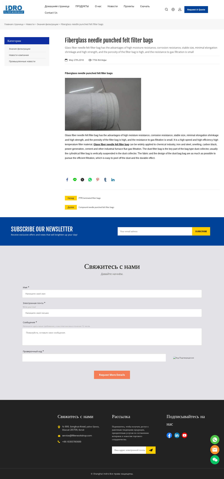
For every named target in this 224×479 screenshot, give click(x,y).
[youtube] (184, 435)
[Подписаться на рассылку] (151, 450)
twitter (82, 179)
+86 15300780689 (71, 441)
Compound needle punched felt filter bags (96, 207)
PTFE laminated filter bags (90, 198)
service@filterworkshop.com (77, 435)
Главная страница (13, 24)
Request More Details (112, 375)
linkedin (113, 179)
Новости (113, 6)
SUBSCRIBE (201, 231)
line (75, 179)
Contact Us (51, 12)
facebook (67, 179)
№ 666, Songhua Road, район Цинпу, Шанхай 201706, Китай (80, 428)
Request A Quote (196, 9)
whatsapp (90, 179)
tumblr (105, 179)
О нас (98, 6)
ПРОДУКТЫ (82, 6)
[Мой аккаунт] (179, 9)
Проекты (129, 6)
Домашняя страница (57, 6)
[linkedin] (177, 435)
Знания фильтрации (47, 24)
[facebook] (169, 435)
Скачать (145, 6)
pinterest (97, 179)
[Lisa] (214, 439)
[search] (166, 10)
